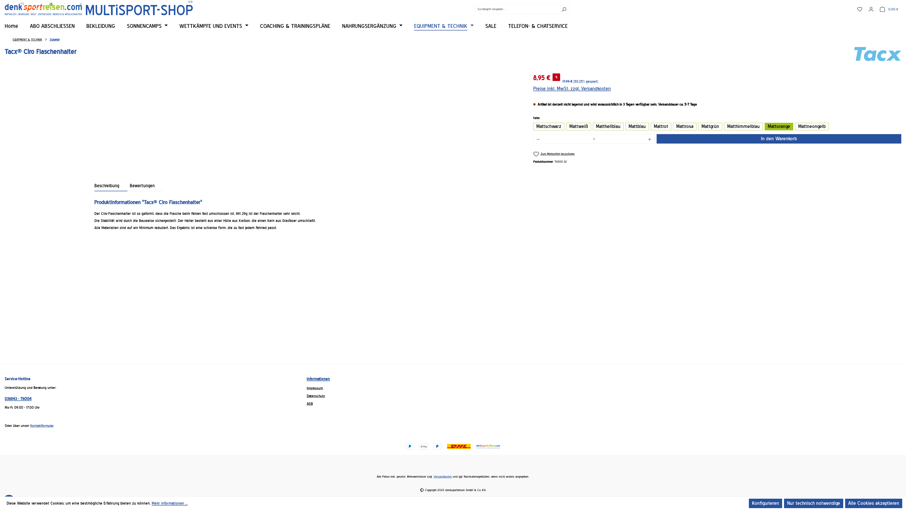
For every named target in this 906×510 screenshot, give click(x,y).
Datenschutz (316, 396)
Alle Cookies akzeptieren (873, 503)
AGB (310, 404)
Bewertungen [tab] (142, 185)
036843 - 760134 (18, 398)
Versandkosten (443, 476)
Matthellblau (608, 126)
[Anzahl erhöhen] (650, 139)
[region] (264, 121)
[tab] (110, 186)
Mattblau (637, 126)
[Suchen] (564, 9)
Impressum (315, 388)
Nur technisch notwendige (813, 503)
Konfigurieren (765, 503)
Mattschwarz (548, 126)
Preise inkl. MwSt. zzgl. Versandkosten (572, 88)
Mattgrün (710, 126)
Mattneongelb (812, 126)
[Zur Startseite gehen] (99, 8)
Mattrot (661, 126)
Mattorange (779, 126)
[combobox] (517, 9)
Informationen (318, 379)
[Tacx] (877, 54)
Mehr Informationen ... (170, 503)
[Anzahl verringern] (538, 139)
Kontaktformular (41, 426)
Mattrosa (684, 126)
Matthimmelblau (743, 126)
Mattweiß (578, 126)
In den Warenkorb (779, 138)
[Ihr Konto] (871, 9)
